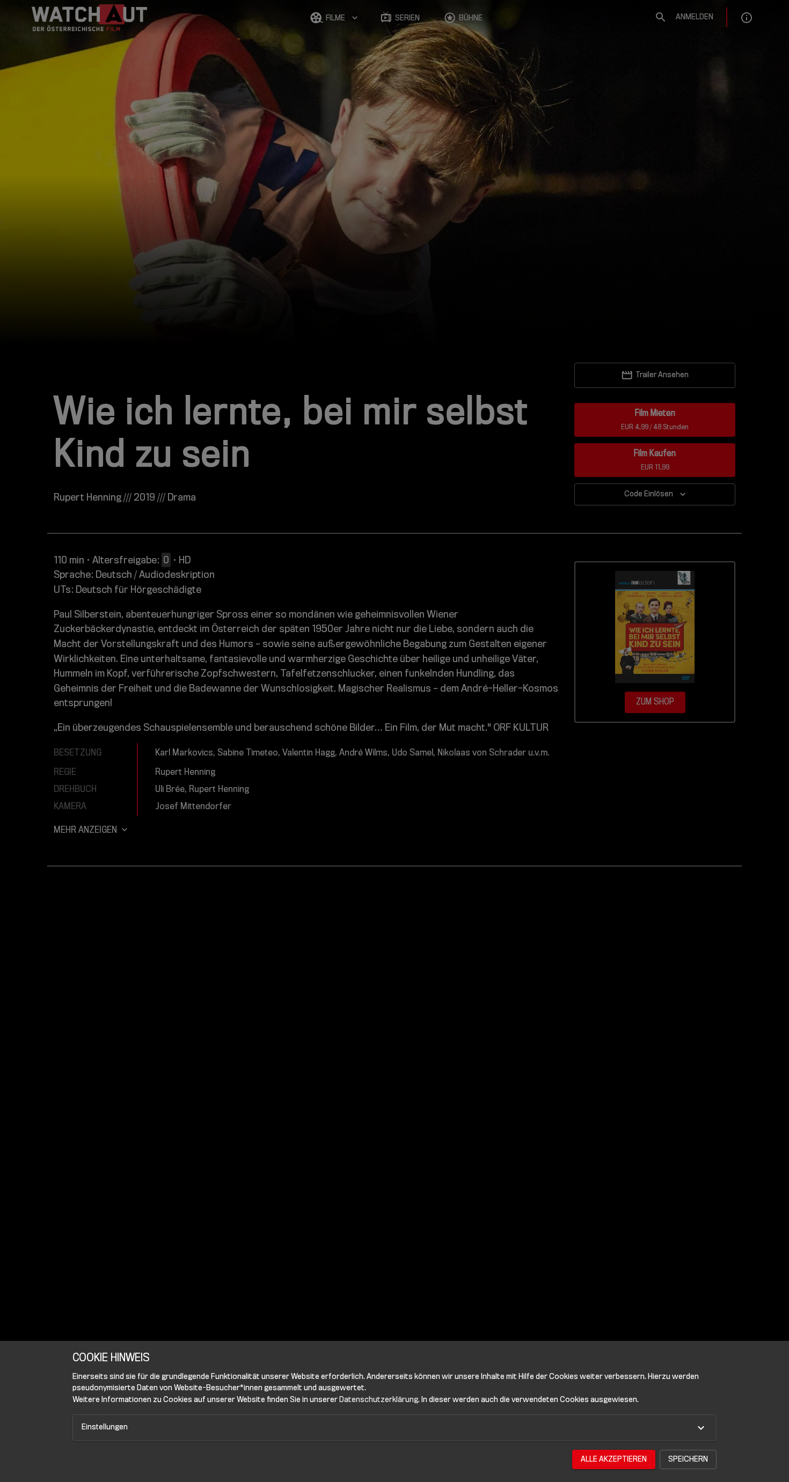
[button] (394, 1428)
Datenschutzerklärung (378, 1400)
